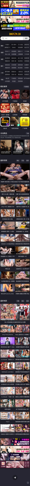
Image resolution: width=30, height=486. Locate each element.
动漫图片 (26, 65)
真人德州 (14, 44)
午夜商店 (14, 78)
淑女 (23, 301)
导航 (2, 79)
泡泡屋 (14, 81)
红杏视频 (7, 81)
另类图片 (26, 67)
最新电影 (3, 301)
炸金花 (14, 47)
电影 (2, 59)
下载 (27, 133)
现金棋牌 (20, 47)
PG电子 (7, 44)
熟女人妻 (7, 54)
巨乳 (23, 160)
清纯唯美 (14, 67)
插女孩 (7, 78)
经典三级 (14, 61)
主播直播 (20, 54)
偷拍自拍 (14, 58)
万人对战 (20, 44)
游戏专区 (26, 44)
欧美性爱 (26, 58)
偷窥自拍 (7, 65)
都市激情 (7, 71)
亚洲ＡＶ (7, 51)
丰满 (18, 301)
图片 (2, 66)
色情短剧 (20, 81)
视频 (2, 52)
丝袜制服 (14, 54)
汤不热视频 (27, 78)
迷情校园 (7, 74)
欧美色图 (20, 65)
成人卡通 (20, 58)
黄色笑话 (20, 74)
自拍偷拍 (14, 51)
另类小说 (14, 74)
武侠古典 (26, 71)
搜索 (26, 38)
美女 (18, 160)
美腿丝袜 (7, 67)
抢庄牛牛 (26, 47)
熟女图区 (20, 67)
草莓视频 (20, 78)
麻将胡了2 (7, 47)
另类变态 (26, 61)
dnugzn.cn (15, 34)
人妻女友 (20, 71)
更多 (27, 160)
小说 (2, 73)
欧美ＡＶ (20, 51)
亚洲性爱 (7, 58)
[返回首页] (28, 482)
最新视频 (3, 160)
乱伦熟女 (20, 61)
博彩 (2, 46)
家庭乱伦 (14, 71)
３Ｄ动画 (26, 51)
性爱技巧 (26, 74)
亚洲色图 (14, 65)
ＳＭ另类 (26, 54)
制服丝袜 (7, 61)
